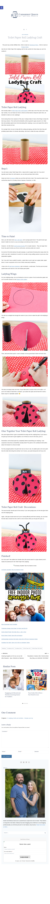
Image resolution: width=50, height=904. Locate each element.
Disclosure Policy (34, 45)
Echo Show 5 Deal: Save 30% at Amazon (11, 635)
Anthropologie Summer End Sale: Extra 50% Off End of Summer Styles (19, 639)
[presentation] (13, 679)
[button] (1, 7)
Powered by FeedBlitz (30, 860)
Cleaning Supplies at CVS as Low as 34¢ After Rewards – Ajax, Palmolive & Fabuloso (12, 656)
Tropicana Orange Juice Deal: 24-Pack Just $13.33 (14, 628)
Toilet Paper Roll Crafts (37, 648)
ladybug (4, 648)
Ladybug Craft (10, 648)
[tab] (22, 703)
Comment (5, 731)
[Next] (45, 685)
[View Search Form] (26, 29)
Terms (24, 839)
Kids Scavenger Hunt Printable (9, 624)
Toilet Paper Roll (26, 648)
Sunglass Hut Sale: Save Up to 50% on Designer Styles (15, 642)
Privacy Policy (25, 47)
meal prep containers (14, 266)
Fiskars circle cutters (22, 279)
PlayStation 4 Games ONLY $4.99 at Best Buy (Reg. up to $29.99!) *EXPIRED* (38, 656)
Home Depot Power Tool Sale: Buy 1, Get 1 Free (13, 632)
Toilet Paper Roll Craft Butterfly (20, 110)
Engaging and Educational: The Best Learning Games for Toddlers (13, 694)
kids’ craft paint (18, 240)
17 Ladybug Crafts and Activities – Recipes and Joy (20, 718)
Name (4, 751)
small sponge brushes (19, 246)
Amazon (13, 178)
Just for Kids (25, 34)
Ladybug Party (18, 648)
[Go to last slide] (5, 685)
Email (20, 751)
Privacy (28, 839)
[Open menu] (24, 29)
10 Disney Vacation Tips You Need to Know (12, 569)
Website (37, 751)
